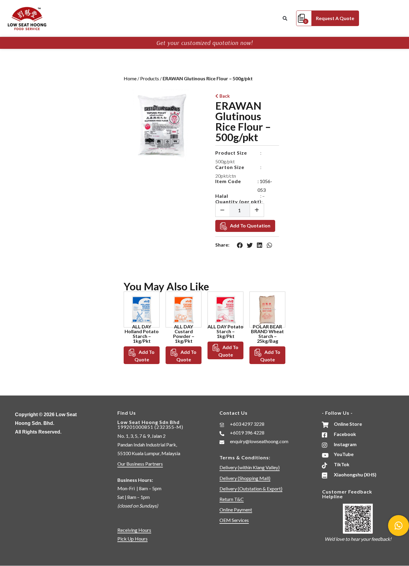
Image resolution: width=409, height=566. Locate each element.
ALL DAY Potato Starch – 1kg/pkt (225, 331)
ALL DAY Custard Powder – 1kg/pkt (183, 334)
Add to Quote (144, 355)
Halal (221, 196)
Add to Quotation (250, 225)
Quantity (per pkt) (238, 201)
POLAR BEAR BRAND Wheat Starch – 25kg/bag (267, 334)
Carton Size (229, 167)
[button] (285, 18)
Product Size (231, 153)
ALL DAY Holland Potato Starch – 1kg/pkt (142, 334)
